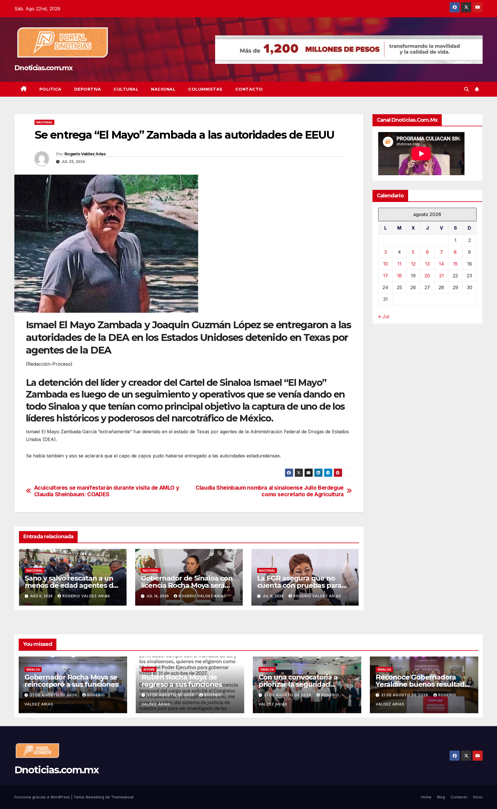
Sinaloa (33, 669)
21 (441, 275)
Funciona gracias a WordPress (42, 797)
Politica (50, 89)
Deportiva (87, 89)
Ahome (149, 669)
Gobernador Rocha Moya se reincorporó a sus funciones (71, 680)
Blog (441, 797)
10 (385, 264)
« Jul (383, 316)
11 (399, 264)
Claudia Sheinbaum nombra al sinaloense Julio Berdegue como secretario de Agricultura (270, 491)
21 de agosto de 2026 (54, 695)
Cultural (126, 89)
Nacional (163, 89)
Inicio (478, 797)
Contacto (249, 89)
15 (455, 264)
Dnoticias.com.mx (43, 68)
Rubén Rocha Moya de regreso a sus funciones (182, 680)
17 (385, 275)
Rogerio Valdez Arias (85, 154)
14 (441, 264)
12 (413, 264)
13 (427, 264)
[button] (466, 89)
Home (426, 797)
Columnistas (205, 89)
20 (427, 275)
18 (399, 275)
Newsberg (95, 797)
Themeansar (122, 797)
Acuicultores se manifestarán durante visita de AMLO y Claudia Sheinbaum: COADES (106, 491)
